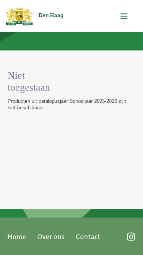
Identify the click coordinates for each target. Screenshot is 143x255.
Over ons (50, 236)
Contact (88, 236)
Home (17, 236)
